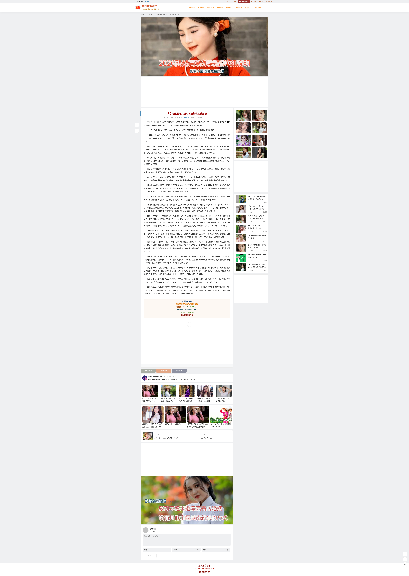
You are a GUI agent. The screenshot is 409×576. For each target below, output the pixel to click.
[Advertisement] (204, 92)
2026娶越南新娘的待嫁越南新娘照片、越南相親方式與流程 (257, 199)
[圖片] (227, 544)
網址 (204, 550)
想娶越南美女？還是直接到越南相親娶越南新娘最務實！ (257, 208)
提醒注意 (238, 7)
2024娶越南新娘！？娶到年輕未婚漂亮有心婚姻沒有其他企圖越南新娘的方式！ (257, 267)
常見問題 (257, 7)
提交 (149, 555)
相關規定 (229, 7)
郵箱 (175, 550)
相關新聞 (269, 1)
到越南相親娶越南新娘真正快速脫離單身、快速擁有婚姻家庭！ (257, 218)
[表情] (224, 544)
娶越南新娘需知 (244, 1)
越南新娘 (192, 7)
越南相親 (201, 7)
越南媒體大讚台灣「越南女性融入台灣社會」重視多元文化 (223, 401)
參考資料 (248, 7)
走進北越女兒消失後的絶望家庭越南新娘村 (168, 401)
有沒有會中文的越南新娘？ (174, 424)
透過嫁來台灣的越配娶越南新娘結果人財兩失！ (149, 401)
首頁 (144, 14)
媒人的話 (254, 1)
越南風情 (261, 1)
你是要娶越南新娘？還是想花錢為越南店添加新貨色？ (186, 401)
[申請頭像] (228, 529)
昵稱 (145, 550)
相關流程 (220, 7)
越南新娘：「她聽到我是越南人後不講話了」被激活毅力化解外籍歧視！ (152, 426)
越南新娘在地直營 (231, 1)
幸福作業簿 (148, 370)
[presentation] (219, 388)
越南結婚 (210, 7)
